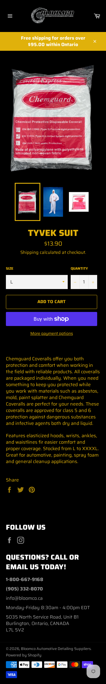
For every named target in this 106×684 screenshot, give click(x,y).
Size (9, 268)
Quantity (79, 268)
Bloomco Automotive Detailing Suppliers (56, 649)
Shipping (29, 252)
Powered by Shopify (24, 655)
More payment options (51, 333)
